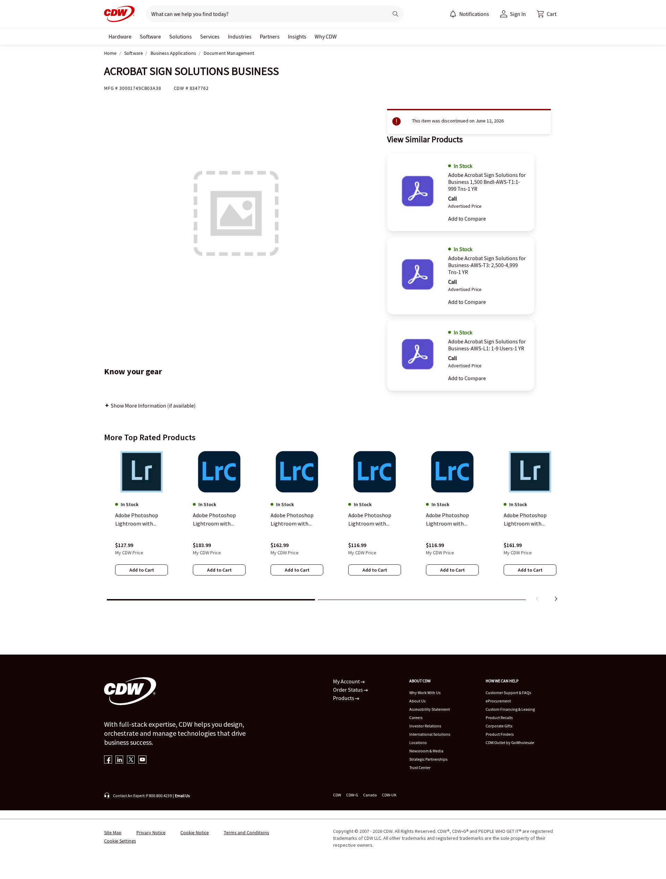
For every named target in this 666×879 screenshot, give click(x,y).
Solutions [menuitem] (180, 36)
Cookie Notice (194, 832)
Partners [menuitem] (270, 36)
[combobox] (264, 14)
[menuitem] (453, 13)
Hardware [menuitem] (120, 36)
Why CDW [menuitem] (326, 36)
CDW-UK (389, 794)
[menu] (469, 14)
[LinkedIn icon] (119, 760)
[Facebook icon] (108, 760)
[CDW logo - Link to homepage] (119, 14)
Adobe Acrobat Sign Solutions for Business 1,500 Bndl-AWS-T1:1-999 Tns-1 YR (487, 181)
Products (344, 697)
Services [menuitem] (210, 36)
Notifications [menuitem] (474, 13)
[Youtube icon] (142, 760)
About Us (417, 700)
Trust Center (419, 767)
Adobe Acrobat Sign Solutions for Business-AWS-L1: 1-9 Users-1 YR (487, 345)
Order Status (348, 689)
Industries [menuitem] (239, 36)
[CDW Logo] (119, 14)
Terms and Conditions (246, 832)
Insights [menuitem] (297, 36)
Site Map (112, 832)
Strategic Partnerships (428, 759)
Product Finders (500, 734)
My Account (347, 681)
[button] (547, 14)
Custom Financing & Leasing (510, 709)
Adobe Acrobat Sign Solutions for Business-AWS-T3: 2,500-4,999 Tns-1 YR (487, 265)
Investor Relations (425, 725)
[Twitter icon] (131, 760)
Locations (418, 742)
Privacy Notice (150, 832)
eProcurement (498, 700)
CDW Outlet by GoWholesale (510, 742)
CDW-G (352, 794)
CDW (337, 794)
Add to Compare (467, 218)
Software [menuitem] (150, 36)
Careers (415, 717)
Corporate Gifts (499, 725)
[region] (333, 526)
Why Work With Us (425, 692)
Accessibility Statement (429, 709)
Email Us (182, 795)
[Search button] (395, 13)
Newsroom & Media (426, 750)
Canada (370, 794)
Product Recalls (499, 717)
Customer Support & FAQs (508, 692)
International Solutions (429, 734)
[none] (120, 36)
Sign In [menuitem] (518, 13)
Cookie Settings (120, 841)
